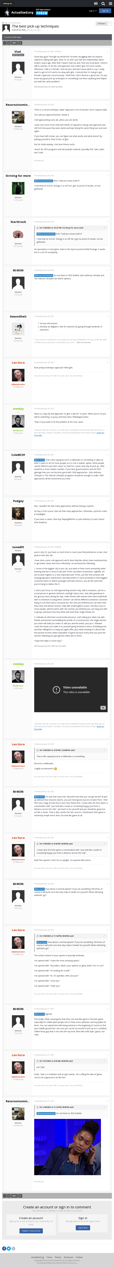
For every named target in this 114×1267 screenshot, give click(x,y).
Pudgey (18, 501)
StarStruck (18, 222)
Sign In (92, 11)
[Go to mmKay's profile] (18, 421)
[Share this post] (107, 51)
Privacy (58, 1257)
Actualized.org (37, 1257)
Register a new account (31, 1231)
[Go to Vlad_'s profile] (6, 28)
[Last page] (20, 43)
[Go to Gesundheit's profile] (18, 329)
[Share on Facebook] (4, 1248)
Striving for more (18, 176)
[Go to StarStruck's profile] (18, 234)
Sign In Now (82, 1228)
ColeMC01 (18, 455)
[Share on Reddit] (13, 1248)
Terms (49, 1257)
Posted (44, 51)
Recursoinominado (19, 105)
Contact (79, 1257)
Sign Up (105, 10)
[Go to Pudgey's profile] (18, 513)
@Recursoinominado (43, 181)
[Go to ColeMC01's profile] (18, 467)
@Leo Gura (39, 460)
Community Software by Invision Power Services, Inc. (57, 1263)
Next (14, 43)
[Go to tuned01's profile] (18, 559)
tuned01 (18, 547)
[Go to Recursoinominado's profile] (18, 117)
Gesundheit (18, 316)
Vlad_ (24, 29)
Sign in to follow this (12, 23)
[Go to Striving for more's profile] (18, 188)
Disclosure (68, 1257)
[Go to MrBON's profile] (18, 283)
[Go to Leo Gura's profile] (18, 375)
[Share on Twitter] (9, 1248)
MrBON (18, 270)
